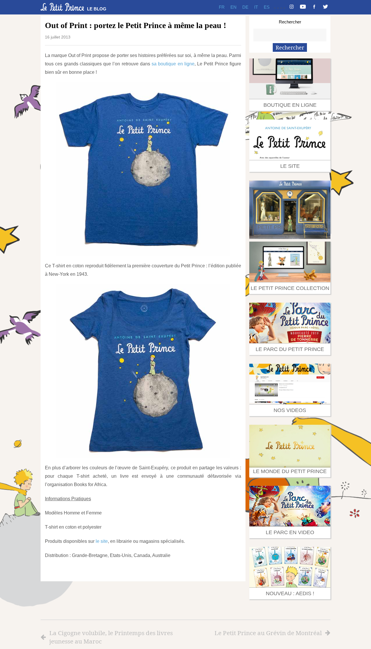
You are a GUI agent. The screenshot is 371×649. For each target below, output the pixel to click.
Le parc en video (290, 532)
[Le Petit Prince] (62, 7)
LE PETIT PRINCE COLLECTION (290, 288)
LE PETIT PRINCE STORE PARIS (290, 227)
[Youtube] (303, 7)
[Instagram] (292, 7)
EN (233, 7)
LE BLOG (96, 8)
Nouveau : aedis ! (290, 593)
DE (245, 7)
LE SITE (290, 166)
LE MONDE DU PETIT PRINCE (290, 471)
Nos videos (290, 410)
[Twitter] (325, 7)
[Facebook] (314, 7)
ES (267, 7)
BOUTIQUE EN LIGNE (290, 105)
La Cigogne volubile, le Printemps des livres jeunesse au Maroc (111, 637)
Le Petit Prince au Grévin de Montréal (268, 633)
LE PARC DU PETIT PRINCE (290, 349)
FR (222, 7)
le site (101, 541)
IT (256, 7)
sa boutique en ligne (173, 63)
